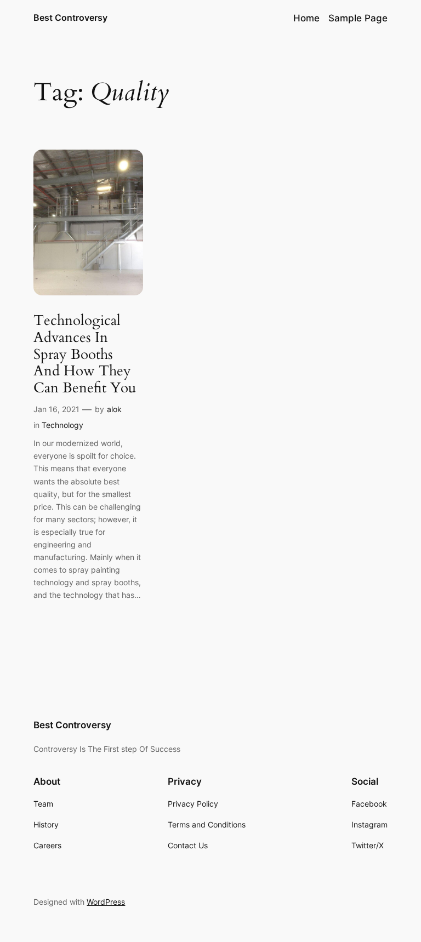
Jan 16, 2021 (56, 409)
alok (114, 409)
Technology (62, 425)
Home (306, 18)
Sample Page (358, 18)
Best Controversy (70, 17)
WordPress (106, 901)
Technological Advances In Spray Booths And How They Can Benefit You (84, 354)
